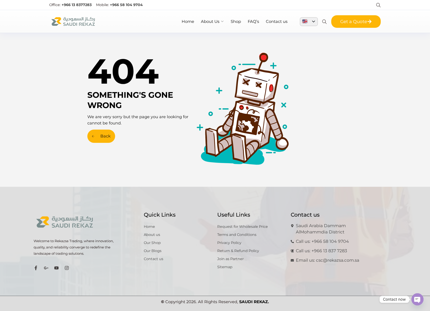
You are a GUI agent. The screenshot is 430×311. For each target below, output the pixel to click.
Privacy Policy (229, 243)
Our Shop (152, 243)
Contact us (277, 21)
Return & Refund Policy (238, 251)
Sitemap (224, 267)
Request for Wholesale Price (242, 226)
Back (105, 136)
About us (152, 235)
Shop (236, 21)
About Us (210, 21)
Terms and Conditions (236, 235)
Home (188, 21)
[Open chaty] (417, 299)
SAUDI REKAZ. (254, 301)
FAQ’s (253, 21)
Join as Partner (230, 259)
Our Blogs (152, 251)
